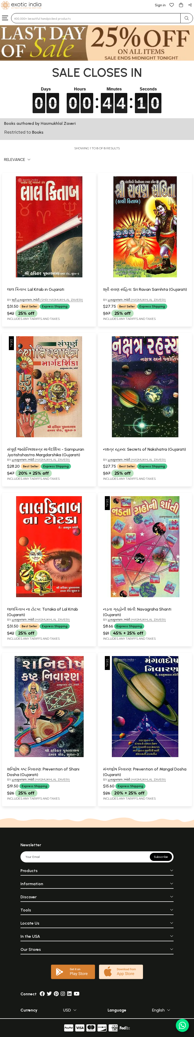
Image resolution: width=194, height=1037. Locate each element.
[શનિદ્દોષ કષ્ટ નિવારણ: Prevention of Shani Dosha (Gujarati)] (49, 756)
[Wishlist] (172, 5)
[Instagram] (63, 994)
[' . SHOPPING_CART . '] (181, 5)
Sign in (160, 5)
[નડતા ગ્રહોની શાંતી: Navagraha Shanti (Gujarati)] (145, 596)
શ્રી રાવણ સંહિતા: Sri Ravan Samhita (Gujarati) (145, 289)
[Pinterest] (56, 994)
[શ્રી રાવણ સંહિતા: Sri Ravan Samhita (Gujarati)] (145, 276)
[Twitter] (49, 994)
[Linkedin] (69, 994)
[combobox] (96, 18)
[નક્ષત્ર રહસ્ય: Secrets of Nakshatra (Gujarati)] (145, 436)
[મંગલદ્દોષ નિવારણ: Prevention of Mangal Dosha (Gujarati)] (145, 756)
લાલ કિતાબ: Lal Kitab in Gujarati (35, 289)
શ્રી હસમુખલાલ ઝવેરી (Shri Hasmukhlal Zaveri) (47, 300)
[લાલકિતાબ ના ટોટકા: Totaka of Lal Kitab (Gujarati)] (49, 596)
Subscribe (161, 857)
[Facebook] (42, 994)
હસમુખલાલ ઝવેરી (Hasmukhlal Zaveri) (137, 300)
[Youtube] (77, 994)
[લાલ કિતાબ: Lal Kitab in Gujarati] (49, 276)
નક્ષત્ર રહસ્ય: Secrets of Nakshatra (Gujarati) (144, 449)
